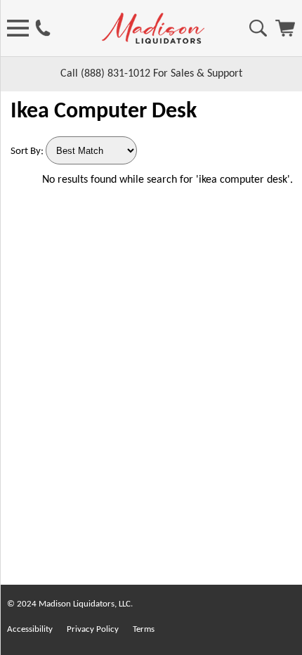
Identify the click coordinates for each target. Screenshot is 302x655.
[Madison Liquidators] (153, 40)
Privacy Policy (93, 629)
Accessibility (30, 629)
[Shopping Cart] (285, 33)
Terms (144, 629)
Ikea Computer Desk (104, 111)
